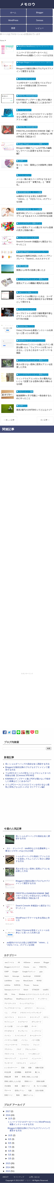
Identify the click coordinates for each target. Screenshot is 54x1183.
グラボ (13, 1013)
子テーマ (7, 1090)
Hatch (6, 976)
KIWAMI (37, 976)
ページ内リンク (34, 1054)
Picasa (26, 985)
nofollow (7, 985)
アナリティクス (10, 1003)
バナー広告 (36, 1040)
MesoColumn (28, 981)
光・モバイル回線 (40, 1086)
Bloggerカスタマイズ (12, 967)
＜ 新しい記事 (8, 420)
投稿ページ (8, 1095)
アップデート (43, 999)
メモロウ (28, 1180)
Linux (18, 981)
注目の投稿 (39, 1090)
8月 (10, 1143)
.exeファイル (9, 962)
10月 (10, 1135)
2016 (8, 1115)
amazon (37, 962)
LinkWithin (8, 981)
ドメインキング (20, 1035)
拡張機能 (18, 1072)
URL (6, 994)
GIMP (6, 972)
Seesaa (39, 20)
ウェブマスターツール (12, 1008)
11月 (10, 1118)
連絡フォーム (28, 1095)
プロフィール (9, 1054)
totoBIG (46, 990)
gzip (40, 972)
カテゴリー (28, 1008)
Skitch (25, 990)
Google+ (15, 972)
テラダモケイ (9, 1031)
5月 (10, 1155)
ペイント (21, 1054)
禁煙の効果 (40, 1081)
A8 (19, 962)
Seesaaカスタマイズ (12, 990)
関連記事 (7, 1077)
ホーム (13, 13)
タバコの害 (8, 1026)
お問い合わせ (34, 1177)
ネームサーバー (35, 1035)
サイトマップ (35, 1017)
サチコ (45, 1017)
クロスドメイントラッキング (30, 1013)
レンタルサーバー (10, 1068)
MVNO (39, 981)
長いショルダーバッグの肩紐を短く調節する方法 (27, 764)
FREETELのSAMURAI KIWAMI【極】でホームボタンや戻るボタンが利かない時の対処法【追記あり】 (33, 895)
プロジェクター (30, 1049)
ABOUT (6, 1177)
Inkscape (15, 976)
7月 (10, 1147)
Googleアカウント (29, 972)
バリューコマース (10, 1045)
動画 (18, 1095)
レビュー (40, 28)
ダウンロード (36, 1022)
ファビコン (25, 1045)
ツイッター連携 (22, 1026)
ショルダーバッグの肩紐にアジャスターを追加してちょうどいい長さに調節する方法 (33, 858)
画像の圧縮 (39, 1068)
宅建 (30, 1090)
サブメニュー (9, 1022)
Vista (13, 994)
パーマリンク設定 (10, 1040)
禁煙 (13, 28)
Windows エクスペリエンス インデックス (34, 994)
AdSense (27, 962)
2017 (8, 1111)
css (34, 967)
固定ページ (26, 1086)
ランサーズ (8, 1063)
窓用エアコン (19, 1090)
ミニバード (24, 1058)
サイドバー (22, 1017)
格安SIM (28, 1072)
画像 (30, 1068)
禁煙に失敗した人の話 (30, 1077)
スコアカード (23, 1022)
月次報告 (7, 1086)
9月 (10, 1139)
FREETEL (43, 967)
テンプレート (23, 1031)
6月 (10, 1151)
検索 (16, 1086)
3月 (10, 1158)
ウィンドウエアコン (27, 1003)
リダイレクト (21, 1063)
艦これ (37, 1072)
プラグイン (8, 1049)
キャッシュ (40, 1008)
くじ (6, 1013)
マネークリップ (10, 1058)
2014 (8, 1167)
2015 (8, 1163)
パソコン (24, 1040)
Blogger (39, 13)
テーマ (34, 1026)
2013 (8, 1171)
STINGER (35, 990)
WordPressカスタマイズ (25, 999)
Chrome (26, 967)
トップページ (36, 1031)
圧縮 (22, 1068)
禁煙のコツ (28, 1081)
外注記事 (7, 1072)
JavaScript (27, 976)
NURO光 (17, 985)
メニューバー (36, 1058)
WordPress (13, 20)
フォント (36, 1045)
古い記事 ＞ (45, 420)
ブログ (18, 1049)
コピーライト (9, 1017)
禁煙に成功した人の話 (12, 1081)
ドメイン (7, 1035)
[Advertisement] (27, 553)
